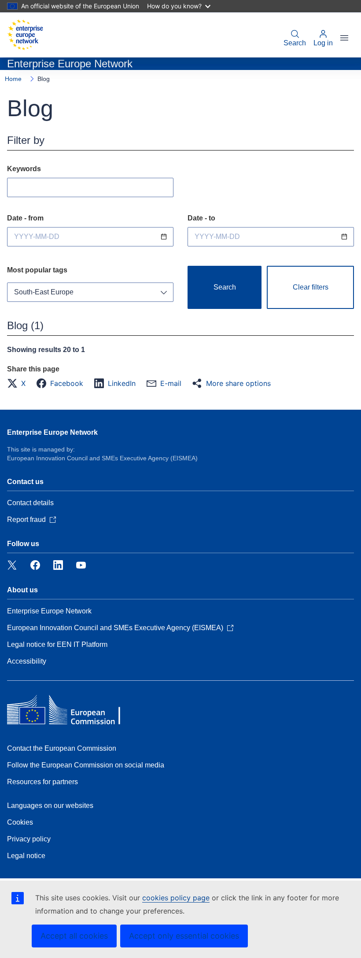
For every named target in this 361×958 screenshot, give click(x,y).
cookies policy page (176, 897)
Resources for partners (42, 781)
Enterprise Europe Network (52, 432)
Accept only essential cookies (184, 935)
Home (13, 78)
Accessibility (26, 661)
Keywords (24, 169)
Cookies (20, 822)
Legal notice (26, 855)
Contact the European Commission (61, 748)
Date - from (25, 218)
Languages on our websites (50, 805)
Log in (323, 43)
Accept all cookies (74, 935)
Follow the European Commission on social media (85, 765)
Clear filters (310, 287)
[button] (19, 383)
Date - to (201, 218)
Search (295, 43)
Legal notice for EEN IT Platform (57, 644)
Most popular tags (37, 270)
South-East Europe (44, 292)
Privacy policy (29, 839)
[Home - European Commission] (25, 34)
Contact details (30, 503)
